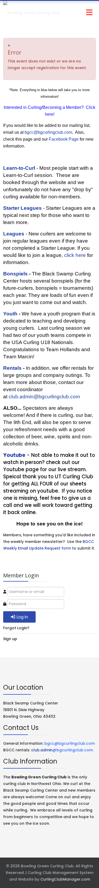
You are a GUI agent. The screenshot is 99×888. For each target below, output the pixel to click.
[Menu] (78, 13)
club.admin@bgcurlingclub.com (44, 396)
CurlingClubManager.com (65, 879)
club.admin (62, 750)
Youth (10, 313)
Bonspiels (15, 273)
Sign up (10, 638)
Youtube (14, 455)
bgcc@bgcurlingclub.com (48, 132)
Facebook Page (64, 139)
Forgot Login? (16, 628)
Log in (22, 617)
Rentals (12, 368)
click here (75, 255)
